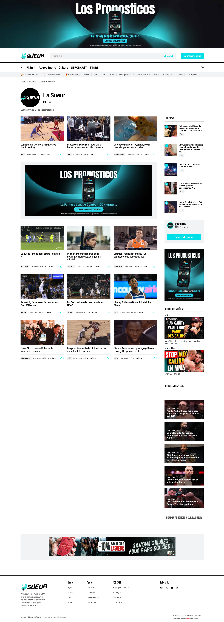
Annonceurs (47, 617)
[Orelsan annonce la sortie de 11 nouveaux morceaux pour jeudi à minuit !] (88, 238)
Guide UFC (92, 602)
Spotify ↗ (116, 592)
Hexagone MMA (126, 74)
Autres (89, 582)
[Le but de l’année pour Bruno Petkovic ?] (42, 238)
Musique (71, 266)
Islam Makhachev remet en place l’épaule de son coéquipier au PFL (190, 185)
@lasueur (180, 224)
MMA (86, 74)
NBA (23, 154)
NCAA (23, 312)
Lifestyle (90, 592)
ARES (111, 74)
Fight (181, 134)
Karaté (179, 74)
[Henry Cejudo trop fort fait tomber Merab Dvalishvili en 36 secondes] (171, 207)
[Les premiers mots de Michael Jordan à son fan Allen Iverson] (88, 332)
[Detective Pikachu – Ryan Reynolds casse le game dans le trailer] (135, 128)
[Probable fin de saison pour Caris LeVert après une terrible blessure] (88, 128)
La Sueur (42, 81)
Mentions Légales (34, 617)
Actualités (32, 81)
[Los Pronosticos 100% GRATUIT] (112, 24)
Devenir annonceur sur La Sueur (184, 517)
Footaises (24, 266)
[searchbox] (106, 56)
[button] (22, 67)
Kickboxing (192, 74)
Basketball (118, 266)
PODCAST (116, 582)
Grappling (167, 74)
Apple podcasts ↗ (120, 587)
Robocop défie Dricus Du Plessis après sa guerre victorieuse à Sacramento (190, 128)
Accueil (23, 81)
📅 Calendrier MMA (52, 74)
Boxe (156, 74)
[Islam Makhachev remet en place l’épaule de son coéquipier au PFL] (171, 188)
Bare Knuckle (144, 74)
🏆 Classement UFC (30, 74)
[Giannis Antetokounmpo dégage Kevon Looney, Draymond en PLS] (135, 332)
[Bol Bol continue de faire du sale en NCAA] (88, 286)
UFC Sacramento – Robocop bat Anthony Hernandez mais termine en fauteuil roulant (191, 148)
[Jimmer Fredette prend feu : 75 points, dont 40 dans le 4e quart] (135, 238)
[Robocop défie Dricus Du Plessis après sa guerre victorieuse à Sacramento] (171, 131)
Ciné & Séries (119, 154)
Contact (23, 617)
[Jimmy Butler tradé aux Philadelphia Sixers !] (135, 286)
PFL (103, 74)
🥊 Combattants (72, 74)
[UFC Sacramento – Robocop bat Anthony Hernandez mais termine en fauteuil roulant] (171, 150)
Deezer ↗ (116, 597)
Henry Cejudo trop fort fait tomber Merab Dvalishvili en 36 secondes (191, 204)
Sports (70, 582)
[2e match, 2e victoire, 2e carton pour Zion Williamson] (42, 286)
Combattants (93, 597)
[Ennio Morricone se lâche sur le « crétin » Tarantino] (42, 332)
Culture (90, 587)
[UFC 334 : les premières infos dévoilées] (171, 169)
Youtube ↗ (117, 602)
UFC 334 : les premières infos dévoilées (189, 165)
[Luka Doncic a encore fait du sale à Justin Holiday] (42, 128)
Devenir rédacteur (60, 617)
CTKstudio (195, 618)
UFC (96, 74)
